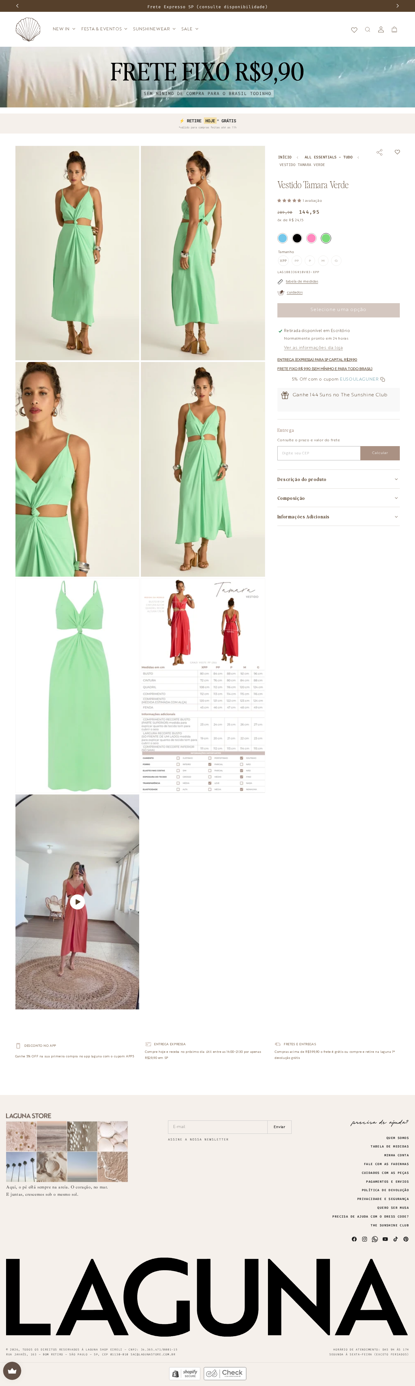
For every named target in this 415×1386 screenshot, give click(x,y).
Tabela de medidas (390, 1146)
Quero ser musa (393, 1208)
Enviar (280, 1127)
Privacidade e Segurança (383, 1199)
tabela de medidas (302, 281)
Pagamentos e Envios (387, 1182)
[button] (63, 29)
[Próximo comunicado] (397, 6)
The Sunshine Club (390, 1225)
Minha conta (396, 1155)
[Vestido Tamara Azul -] (282, 238)
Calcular (380, 453)
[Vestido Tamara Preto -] (297, 238)
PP (298, 262)
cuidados (295, 292)
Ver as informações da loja (313, 348)
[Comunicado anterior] (17, 6)
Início (285, 157)
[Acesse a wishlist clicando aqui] (354, 29)
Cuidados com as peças (385, 1173)
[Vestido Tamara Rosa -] (311, 238)
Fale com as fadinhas (386, 1164)
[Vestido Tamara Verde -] (326, 238)
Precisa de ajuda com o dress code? (370, 1216)
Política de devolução (385, 1190)
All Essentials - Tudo (329, 157)
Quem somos (397, 1138)
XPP (283, 261)
